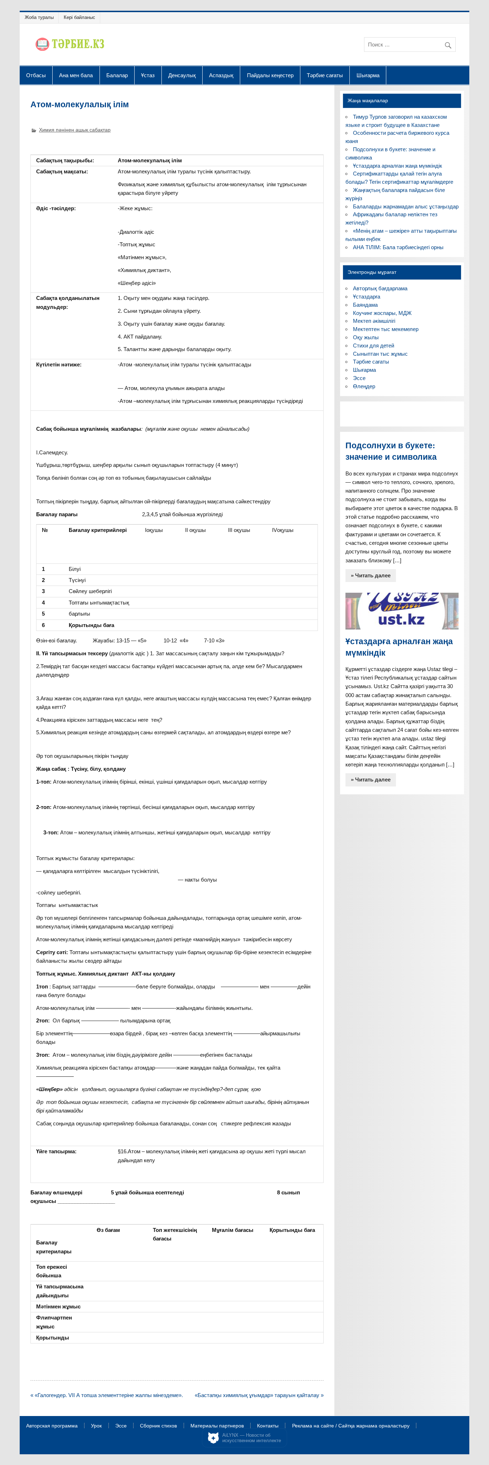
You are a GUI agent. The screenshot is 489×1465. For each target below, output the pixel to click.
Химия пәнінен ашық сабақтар (75, 130)
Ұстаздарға (366, 297)
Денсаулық (182, 75)
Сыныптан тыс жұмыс (380, 354)
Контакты (268, 1426)
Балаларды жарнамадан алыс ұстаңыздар (406, 206)
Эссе (359, 378)
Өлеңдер (364, 386)
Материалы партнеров (217, 1426)
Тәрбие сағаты (325, 75)
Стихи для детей (373, 345)
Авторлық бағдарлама (380, 288)
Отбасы (36, 75)
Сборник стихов (158, 1426)
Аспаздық (221, 75)
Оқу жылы (366, 337)
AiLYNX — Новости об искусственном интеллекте (251, 1438)
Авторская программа (52, 1426)
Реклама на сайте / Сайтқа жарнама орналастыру (351, 1426)
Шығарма (368, 75)
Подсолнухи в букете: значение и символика (391, 451)
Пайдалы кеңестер (270, 75)
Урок (96, 1426)
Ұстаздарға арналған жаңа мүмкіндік (397, 166)
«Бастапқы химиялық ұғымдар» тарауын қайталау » (259, 1395)
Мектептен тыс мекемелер (385, 329)
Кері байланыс (79, 17)
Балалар (117, 75)
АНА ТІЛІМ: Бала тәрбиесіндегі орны (398, 247)
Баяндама (365, 305)
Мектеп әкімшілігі (374, 321)
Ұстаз (148, 75)
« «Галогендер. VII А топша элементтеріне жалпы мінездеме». (106, 1395)
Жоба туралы (39, 17)
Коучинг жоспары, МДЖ (382, 313)
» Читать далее (371, 575)
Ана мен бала (76, 75)
